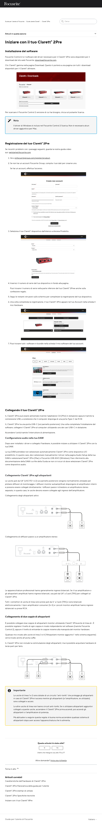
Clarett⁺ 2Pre (46, 21)
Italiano (91, 819)
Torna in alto (11, 769)
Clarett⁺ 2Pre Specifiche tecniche (20, 795)
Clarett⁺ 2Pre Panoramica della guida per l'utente (27, 786)
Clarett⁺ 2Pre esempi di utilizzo (19, 791)
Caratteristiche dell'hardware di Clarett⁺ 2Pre (25, 781)
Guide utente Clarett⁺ (33, 21)
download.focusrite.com (45, 60)
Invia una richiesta (59, 760)
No (57, 748)
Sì (44, 748)
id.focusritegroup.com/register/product (32, 158)
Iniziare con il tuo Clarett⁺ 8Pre (18, 800)
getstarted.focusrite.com (20, 152)
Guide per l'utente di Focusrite (14, 21)
